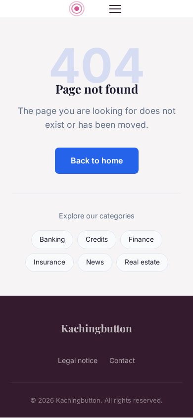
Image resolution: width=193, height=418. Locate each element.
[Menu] (115, 9)
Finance (141, 239)
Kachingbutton (96, 328)
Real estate (142, 262)
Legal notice (77, 360)
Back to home (97, 160)
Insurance (49, 262)
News (95, 262)
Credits (97, 239)
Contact (122, 360)
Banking (52, 239)
